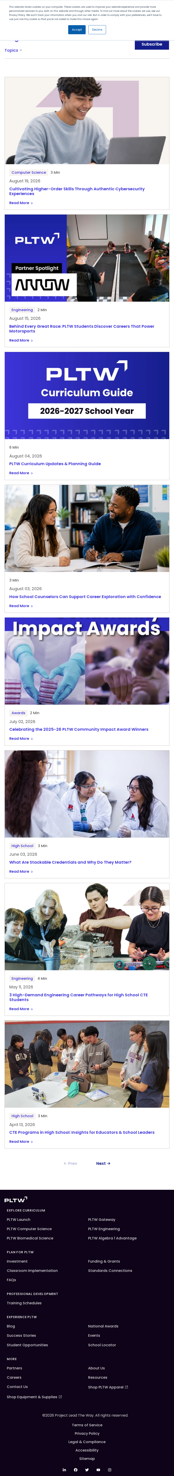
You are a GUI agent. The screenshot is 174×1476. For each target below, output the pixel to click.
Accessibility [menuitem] (87, 1450)
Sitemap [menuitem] (87, 1458)
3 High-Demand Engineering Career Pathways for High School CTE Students (78, 997)
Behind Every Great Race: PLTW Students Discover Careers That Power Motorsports (81, 329)
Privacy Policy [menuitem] (87, 1433)
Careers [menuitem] (14, 1377)
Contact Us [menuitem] (17, 1386)
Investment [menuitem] (17, 1261)
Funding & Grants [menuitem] (104, 1261)
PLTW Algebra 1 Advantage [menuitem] (112, 1238)
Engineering (22, 310)
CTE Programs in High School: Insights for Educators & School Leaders (82, 1132)
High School (22, 845)
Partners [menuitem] (14, 1368)
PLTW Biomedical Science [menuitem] (30, 1238)
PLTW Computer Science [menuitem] (29, 1229)
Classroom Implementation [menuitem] (32, 1270)
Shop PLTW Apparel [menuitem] (105, 1387)
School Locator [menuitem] (102, 1345)
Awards (18, 713)
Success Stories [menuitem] (21, 1335)
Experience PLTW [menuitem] (22, 1317)
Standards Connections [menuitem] (110, 1270)
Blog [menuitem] (11, 1326)
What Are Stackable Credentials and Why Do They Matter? (70, 862)
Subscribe (152, 44)
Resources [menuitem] (97, 1377)
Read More (19, 202)
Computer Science (29, 172)
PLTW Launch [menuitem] (18, 1219)
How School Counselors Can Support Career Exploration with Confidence (85, 596)
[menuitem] (64, 1470)
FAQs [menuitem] (11, 1280)
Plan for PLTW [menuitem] (20, 1252)
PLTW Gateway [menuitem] (101, 1219)
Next (101, 1163)
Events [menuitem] (94, 1335)
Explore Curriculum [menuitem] (26, 1210)
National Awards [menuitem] (103, 1326)
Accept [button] (77, 30)
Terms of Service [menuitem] (87, 1425)
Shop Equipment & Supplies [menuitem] (32, 1397)
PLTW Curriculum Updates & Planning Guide (55, 464)
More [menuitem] (12, 1359)
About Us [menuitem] (96, 1368)
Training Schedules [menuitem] (24, 1303)
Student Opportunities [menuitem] (27, 1345)
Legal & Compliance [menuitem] (87, 1441)
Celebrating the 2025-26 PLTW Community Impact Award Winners (79, 729)
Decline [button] (97, 30)
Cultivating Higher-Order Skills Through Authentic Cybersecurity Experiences (77, 191)
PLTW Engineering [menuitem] (104, 1229)
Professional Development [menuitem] (32, 1294)
